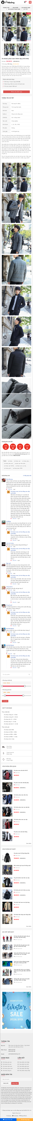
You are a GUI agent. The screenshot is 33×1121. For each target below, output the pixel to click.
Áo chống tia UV (13, 1103)
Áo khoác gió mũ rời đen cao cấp (22, 890)
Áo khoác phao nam (14, 9)
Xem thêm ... (20, 1103)
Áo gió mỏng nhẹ (14, 1098)
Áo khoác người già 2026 (9, 1094)
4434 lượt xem (18, 974)
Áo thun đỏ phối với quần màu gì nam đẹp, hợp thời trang (22, 937)
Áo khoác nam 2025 (18, 1089)
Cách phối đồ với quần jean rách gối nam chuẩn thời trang (21, 946)
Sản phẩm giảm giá (24, 1066)
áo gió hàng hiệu (24, 1100)
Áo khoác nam (25, 7)
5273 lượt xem (18, 956)
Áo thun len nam (13, 1095)
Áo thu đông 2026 (16, 1090)
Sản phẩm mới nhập (24, 1062)
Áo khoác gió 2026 (23, 1092)
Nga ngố (8, 563)
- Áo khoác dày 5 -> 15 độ (9, 721)
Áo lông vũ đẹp (21, 1097)
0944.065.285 (11, 1051)
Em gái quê (9, 605)
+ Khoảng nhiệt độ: (7, 680)
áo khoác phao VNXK (17, 468)
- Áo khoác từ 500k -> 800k (10, 734)
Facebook (15, 1115)
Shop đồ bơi (23, 1115)
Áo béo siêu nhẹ (6, 1098)
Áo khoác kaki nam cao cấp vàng (21, 902)
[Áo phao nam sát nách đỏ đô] (7, 775)
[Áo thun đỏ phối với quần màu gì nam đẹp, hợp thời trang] (7, 939)
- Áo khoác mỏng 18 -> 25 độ (10, 717)
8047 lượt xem (18, 939)
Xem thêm (28, 843)
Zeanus (9, 1115)
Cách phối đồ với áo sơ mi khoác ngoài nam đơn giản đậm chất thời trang (22, 971)
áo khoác (10, 461)
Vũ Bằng (8, 521)
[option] (16, 27)
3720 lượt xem (18, 982)
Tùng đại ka (9, 586)
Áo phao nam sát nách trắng (20, 831)
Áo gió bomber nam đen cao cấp (21, 877)
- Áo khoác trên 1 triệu (8, 739)
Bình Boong (9, 479)
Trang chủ (6, 7)
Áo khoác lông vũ (7, 1070)
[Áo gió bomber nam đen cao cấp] (7, 882)
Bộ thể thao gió (21, 1098)
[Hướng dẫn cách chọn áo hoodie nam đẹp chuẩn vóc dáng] (7, 981)
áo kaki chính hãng (12, 1101)
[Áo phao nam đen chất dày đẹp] (7, 787)
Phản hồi (10, 489)
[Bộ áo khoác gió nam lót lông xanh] (7, 870)
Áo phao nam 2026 (8, 1090)
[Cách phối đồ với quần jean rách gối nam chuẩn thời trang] (7, 947)
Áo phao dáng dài (5, 1097)
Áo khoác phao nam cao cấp (20, 819)
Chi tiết (18, 81)
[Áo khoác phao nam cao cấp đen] (7, 812)
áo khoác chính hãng (16, 1100)
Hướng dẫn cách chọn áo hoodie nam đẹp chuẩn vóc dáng (21, 979)
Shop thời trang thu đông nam (13, 1087)
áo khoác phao (25, 461)
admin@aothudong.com (21, 454)
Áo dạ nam (28, 1095)
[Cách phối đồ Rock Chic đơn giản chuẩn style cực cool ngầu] (7, 955)
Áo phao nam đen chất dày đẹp (21, 782)
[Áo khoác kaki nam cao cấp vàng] (7, 907)
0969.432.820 (16, 455)
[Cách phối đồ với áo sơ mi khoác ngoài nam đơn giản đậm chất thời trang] (7, 972)
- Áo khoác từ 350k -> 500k (10, 732)
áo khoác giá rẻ (7, 468)
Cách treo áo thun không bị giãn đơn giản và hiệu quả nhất (21, 962)
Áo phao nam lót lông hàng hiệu (21, 853)
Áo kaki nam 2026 (24, 1090)
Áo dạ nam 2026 (14, 1092)
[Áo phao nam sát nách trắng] (7, 836)
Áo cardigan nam (7, 1100)
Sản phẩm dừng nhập (24, 1070)
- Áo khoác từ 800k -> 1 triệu (10, 736)
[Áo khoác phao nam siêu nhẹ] (7, 799)
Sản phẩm (15, 7)
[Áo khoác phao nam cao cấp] (7, 824)
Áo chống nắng (6, 1103)
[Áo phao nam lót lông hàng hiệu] (7, 858)
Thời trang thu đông (19, 1094)
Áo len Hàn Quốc (21, 1095)
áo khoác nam (17, 461)
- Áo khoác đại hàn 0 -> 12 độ (10, 724)
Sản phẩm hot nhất (24, 1064)
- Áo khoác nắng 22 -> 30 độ (10, 714)
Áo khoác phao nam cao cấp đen (21, 807)
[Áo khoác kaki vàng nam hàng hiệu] (7, 919)
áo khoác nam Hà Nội (9, 465)
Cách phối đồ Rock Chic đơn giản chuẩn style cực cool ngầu (22, 953)
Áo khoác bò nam (7, 1064)
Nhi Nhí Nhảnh (10, 628)
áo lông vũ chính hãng (21, 1101)
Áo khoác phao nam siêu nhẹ (21, 795)
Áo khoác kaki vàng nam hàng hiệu (22, 914)
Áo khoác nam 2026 (9, 1089)
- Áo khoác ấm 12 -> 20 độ (9, 719)
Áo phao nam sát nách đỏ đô (21, 770)
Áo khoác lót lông (27, 1094)
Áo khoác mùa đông (5, 1095)
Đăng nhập (15, 1083)
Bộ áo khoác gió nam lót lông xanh (22, 865)
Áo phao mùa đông (13, 1097)
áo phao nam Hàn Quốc (20, 463)
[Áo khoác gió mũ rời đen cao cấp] (7, 894)
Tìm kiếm (5, 701)
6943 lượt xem (18, 965)
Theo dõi (5, 1083)
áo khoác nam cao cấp (21, 465)
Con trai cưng (10, 543)
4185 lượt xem (18, 948)
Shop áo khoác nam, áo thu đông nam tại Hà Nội (15, 1110)
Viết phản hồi (27, 475)
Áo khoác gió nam (7, 1062)
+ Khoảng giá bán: (7, 689)
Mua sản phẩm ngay (17, 91)
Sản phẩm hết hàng (24, 1068)
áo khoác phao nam (8, 463)
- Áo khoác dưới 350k (8, 729)
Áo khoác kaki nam (7, 1066)
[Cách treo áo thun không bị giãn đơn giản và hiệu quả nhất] (7, 964)
